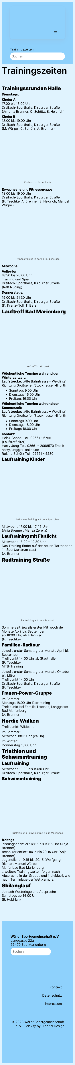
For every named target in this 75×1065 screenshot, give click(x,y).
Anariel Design (53, 1026)
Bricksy (31, 1026)
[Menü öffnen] (55, 33)
